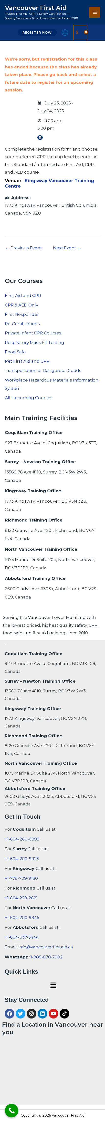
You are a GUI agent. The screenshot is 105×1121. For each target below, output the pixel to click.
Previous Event (23, 247)
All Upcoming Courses (28, 397)
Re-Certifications (22, 323)
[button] (37, 32)
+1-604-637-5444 (22, 937)
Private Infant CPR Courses (33, 333)
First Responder (22, 314)
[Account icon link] (65, 32)
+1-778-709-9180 (21, 878)
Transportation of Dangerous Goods (43, 370)
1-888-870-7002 (47, 957)
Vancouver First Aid (36, 8)
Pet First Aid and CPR (27, 361)
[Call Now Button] (11, 1110)
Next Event (67, 247)
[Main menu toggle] (94, 12)
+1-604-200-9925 (22, 858)
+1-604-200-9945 (22, 917)
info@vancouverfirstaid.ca (45, 946)
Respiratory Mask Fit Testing (34, 342)
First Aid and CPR (23, 295)
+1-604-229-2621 (21, 897)
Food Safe (15, 351)
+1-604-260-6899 (22, 839)
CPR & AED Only (21, 305)
